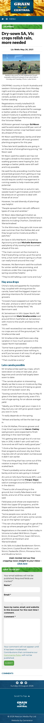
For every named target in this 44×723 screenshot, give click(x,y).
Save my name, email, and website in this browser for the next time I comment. (21, 610)
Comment (10, 617)
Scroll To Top (20, 696)
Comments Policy (12, 655)
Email (7, 595)
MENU (12, 19)
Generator (28, 720)
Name (7, 585)
